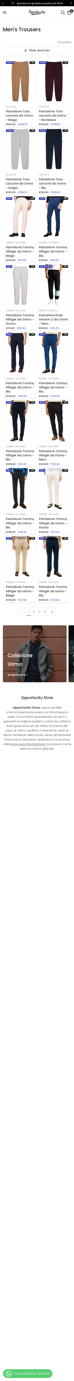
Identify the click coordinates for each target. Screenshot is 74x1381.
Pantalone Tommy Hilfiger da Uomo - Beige (20, 251)
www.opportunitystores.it (28, 744)
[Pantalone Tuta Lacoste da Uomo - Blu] (53, 149)
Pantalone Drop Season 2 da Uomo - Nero (53, 319)
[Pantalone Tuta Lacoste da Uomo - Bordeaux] (53, 81)
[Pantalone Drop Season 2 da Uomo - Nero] (53, 285)
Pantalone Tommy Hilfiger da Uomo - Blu (53, 251)
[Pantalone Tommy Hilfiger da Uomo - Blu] (53, 217)
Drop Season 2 (48, 310)
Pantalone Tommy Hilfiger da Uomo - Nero (53, 455)
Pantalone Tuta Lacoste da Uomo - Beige (19, 115)
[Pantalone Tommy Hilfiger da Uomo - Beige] (20, 217)
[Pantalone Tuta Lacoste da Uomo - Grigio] (20, 149)
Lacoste (11, 106)
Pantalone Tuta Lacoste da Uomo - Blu (52, 183)
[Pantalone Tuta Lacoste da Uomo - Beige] (20, 81)
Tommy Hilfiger (16, 242)
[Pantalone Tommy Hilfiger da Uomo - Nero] (53, 421)
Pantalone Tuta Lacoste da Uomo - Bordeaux (52, 115)
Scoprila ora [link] (16, 674)
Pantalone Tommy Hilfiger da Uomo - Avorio (20, 319)
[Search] (63, 12)
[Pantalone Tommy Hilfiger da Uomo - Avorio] (20, 285)
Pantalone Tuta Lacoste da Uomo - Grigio (19, 183)
